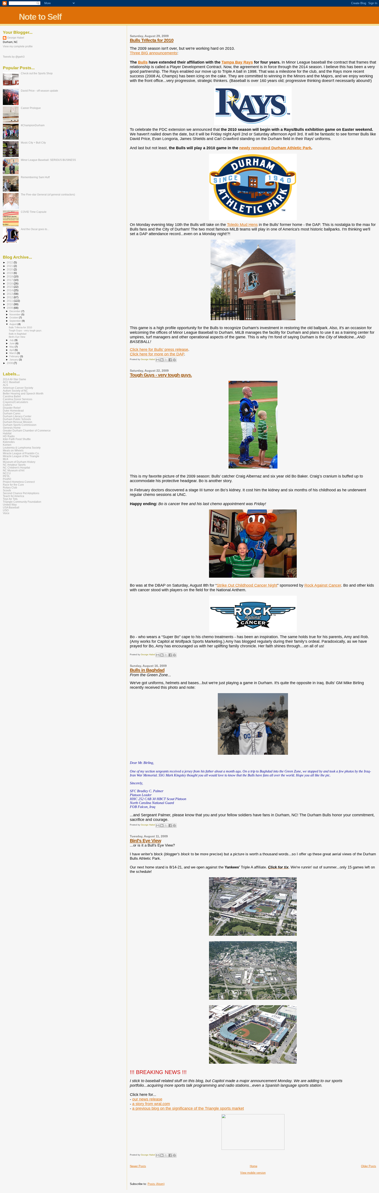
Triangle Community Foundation (22, 501)
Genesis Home (12, 427)
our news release (147, 1099)
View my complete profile (18, 46)
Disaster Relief (11, 407)
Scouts (7, 490)
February (14, 356)
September (15, 321)
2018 (10, 276)
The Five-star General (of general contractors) (48, 194)
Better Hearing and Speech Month (23, 393)
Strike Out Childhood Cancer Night (247, 585)
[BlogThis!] (162, 360)
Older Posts (368, 1166)
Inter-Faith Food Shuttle (17, 439)
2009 (10, 307)
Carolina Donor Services (17, 399)
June (12, 343)
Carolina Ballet (12, 396)
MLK (5, 459)
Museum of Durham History (19, 461)
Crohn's (7, 404)
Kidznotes (9, 441)
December (15, 311)
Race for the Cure (13, 484)
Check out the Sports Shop (37, 73)
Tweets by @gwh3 (14, 56)
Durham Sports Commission (19, 424)
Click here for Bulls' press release (159, 349)
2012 (10, 297)
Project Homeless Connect (19, 481)
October (14, 317)
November (15, 314)
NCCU (7, 473)
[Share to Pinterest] (174, 360)
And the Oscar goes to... (35, 229)
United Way (10, 504)
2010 (10, 304)
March (13, 353)
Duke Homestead (13, 410)
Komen (7, 444)
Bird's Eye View (145, 840)
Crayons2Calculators (15, 402)
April (12, 350)
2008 (10, 363)
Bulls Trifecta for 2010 (151, 40)
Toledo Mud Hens (242, 224)
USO (6, 510)
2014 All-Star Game (14, 379)
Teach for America (13, 496)
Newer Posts (138, 1166)
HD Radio (9, 436)
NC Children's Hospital (16, 467)
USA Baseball (11, 507)
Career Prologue (31, 108)
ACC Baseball (11, 382)
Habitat (7, 433)
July (11, 340)
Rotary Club (10, 487)
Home (253, 1166)
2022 (10, 262)
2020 (10, 269)
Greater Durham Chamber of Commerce (27, 430)
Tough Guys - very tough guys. (161, 374)
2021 (10, 266)
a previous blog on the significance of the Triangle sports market (188, 1108)
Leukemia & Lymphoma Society (22, 447)
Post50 (7, 479)
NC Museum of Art (13, 470)
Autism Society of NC (15, 390)
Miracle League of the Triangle (21, 456)
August (13, 324)
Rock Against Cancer (322, 585)
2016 (10, 283)
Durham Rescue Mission (17, 422)
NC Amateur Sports (14, 464)
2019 (10, 273)
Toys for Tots (10, 498)
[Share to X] (166, 360)
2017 (10, 280)
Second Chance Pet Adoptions (21, 493)
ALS (5, 384)
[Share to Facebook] (170, 360)
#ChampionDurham (33, 125)
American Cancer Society (18, 387)
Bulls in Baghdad (147, 670)
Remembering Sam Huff (35, 177)
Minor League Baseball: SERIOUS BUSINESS (48, 159)
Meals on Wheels (13, 450)
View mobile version (253, 1172)
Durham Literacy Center (17, 416)
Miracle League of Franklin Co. (21, 453)
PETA (6, 476)
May (12, 346)
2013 (10, 293)
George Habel (15, 37)
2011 (10, 300)
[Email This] (158, 360)
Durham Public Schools (17, 419)
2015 (10, 286)
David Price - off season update (39, 90)
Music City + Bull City (33, 142)
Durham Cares (11, 413)
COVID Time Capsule (33, 211)
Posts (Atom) (156, 1184)
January (14, 359)
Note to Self (40, 16)
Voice (6, 513)
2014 (10, 290)
